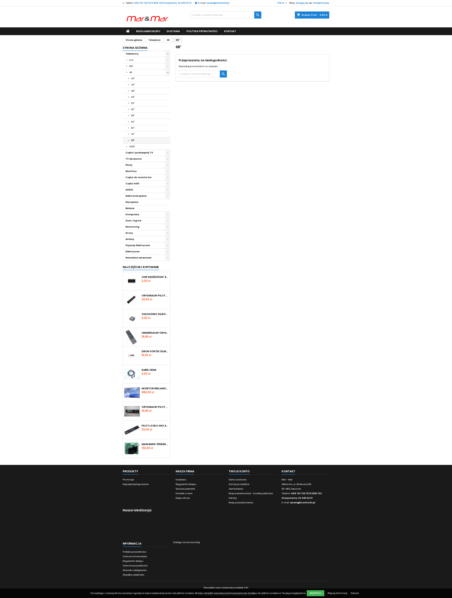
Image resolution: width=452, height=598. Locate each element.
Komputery (132, 214)
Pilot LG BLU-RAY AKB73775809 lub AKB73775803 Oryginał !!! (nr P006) (155, 425)
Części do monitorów (138, 177)
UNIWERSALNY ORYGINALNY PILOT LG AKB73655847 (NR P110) (155, 332)
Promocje (128, 479)
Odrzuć (354, 593)
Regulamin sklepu (148, 31)
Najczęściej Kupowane (141, 267)
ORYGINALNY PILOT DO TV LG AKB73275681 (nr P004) (155, 407)
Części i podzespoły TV (139, 152)
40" (133, 78)
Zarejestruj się (321, 2)
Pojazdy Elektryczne (138, 245)
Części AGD (132, 183)
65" (133, 128)
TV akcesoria (134, 158)
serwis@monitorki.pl (218, 2)
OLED (132, 146)
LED (131, 66)
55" (133, 109)
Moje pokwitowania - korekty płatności (251, 493)
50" (133, 103)
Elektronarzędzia (136, 196)
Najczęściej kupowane (136, 484)
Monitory (131, 171)
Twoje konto (239, 471)
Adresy (233, 498)
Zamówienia (236, 488)
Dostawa (173, 31)
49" (133, 97)
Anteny (130, 239)
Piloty (129, 165)
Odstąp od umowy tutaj (186, 542)
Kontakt (230, 31)
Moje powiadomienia (241, 502)
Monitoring (132, 226)
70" (133, 134)
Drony (129, 233)
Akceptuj (315, 593)
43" (133, 84)
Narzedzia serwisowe (138, 257)
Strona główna (135, 48)
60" (133, 121)
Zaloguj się (302, 2)
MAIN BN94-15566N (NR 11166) (155, 444)
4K (130, 72)
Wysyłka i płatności (133, 574)
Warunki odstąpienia (135, 570)
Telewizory (132, 53)
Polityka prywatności (202, 31)
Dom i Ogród (133, 220)
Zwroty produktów (239, 484)
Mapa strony (183, 498)
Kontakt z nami (184, 493)
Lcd (131, 60)
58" (133, 115)
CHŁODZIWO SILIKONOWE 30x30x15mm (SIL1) (155, 314)
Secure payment (185, 488)
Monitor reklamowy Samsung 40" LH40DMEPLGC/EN (155, 388)
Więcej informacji (338, 593)
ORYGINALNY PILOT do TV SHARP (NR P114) (155, 295)
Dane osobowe (237, 479)
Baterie (130, 208)
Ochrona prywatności (135, 565)
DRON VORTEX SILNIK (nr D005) (155, 351)
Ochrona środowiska (135, 556)
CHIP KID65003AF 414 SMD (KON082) (155, 277)
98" (133, 140)
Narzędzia (132, 202)
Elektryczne (132, 251)
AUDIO (129, 189)
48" (133, 91)
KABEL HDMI (149, 369)
